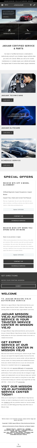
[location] (31, 5)
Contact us (7, 402)
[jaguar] (18, 5)
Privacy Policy (11, 429)
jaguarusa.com (9, 430)
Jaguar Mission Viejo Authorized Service (18, 1)
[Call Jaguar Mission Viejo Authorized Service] (34, 5)
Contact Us (18, 216)
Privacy (17, 430)
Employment (22, 431)
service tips (21, 382)
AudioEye (9, 433)
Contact (28, 33)
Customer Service (27, 430)
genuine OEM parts (18, 368)
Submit (18, 286)
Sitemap (28, 429)
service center (26, 365)
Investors (14, 431)
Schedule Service (9, 33)
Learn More (7, 100)
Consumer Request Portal (18, 434)
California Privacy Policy (22, 433)
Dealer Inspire (30, 426)
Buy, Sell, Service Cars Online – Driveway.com (18, 432)
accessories (29, 368)
